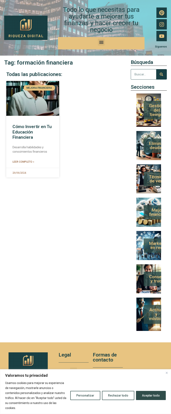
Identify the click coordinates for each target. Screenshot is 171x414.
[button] (101, 42)
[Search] (161, 74)
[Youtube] (161, 36)
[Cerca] (166, 372)
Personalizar (85, 395)
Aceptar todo (151, 395)
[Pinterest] (161, 12)
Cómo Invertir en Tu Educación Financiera (32, 132)
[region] (85, 391)
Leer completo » (23, 161)
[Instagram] (161, 24)
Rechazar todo (118, 395)
